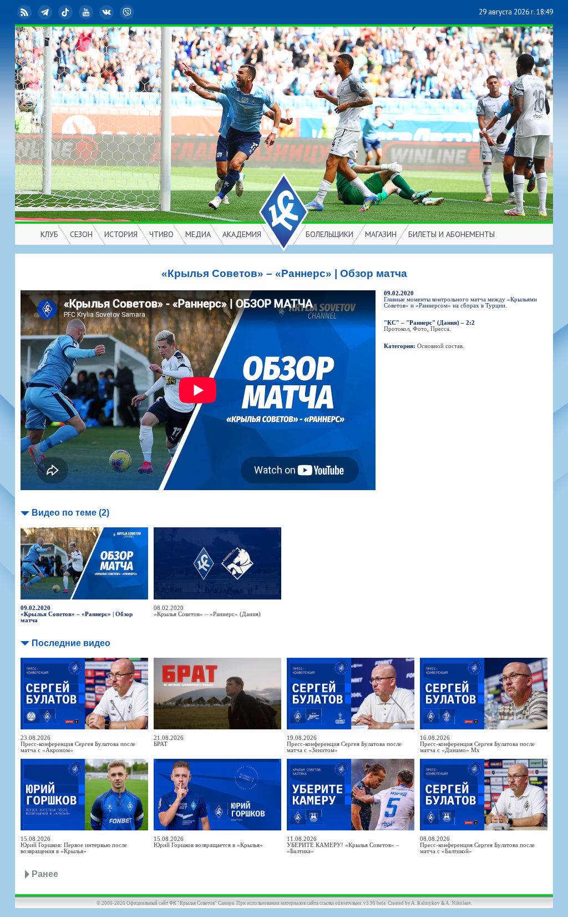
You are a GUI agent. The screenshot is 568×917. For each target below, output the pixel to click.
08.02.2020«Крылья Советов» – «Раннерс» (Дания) (207, 611)
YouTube (94, 12)
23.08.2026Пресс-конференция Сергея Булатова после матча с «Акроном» (78, 744)
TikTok (74, 12)
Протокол (396, 329)
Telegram (53, 12)
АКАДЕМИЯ (241, 234)
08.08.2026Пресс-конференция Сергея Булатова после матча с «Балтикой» (477, 845)
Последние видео (71, 643)
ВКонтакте (115, 12)
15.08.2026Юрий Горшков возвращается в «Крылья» (208, 842)
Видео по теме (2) (70, 512)
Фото (420, 329)
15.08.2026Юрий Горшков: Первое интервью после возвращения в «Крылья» (74, 845)
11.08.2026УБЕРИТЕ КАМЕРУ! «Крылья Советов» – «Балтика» (343, 845)
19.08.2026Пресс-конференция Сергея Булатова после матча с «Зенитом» (344, 744)
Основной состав (440, 346)
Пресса (439, 329)
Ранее (45, 874)
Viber (135, 12)
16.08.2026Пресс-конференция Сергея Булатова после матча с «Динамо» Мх (477, 744)
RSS (33, 12)
